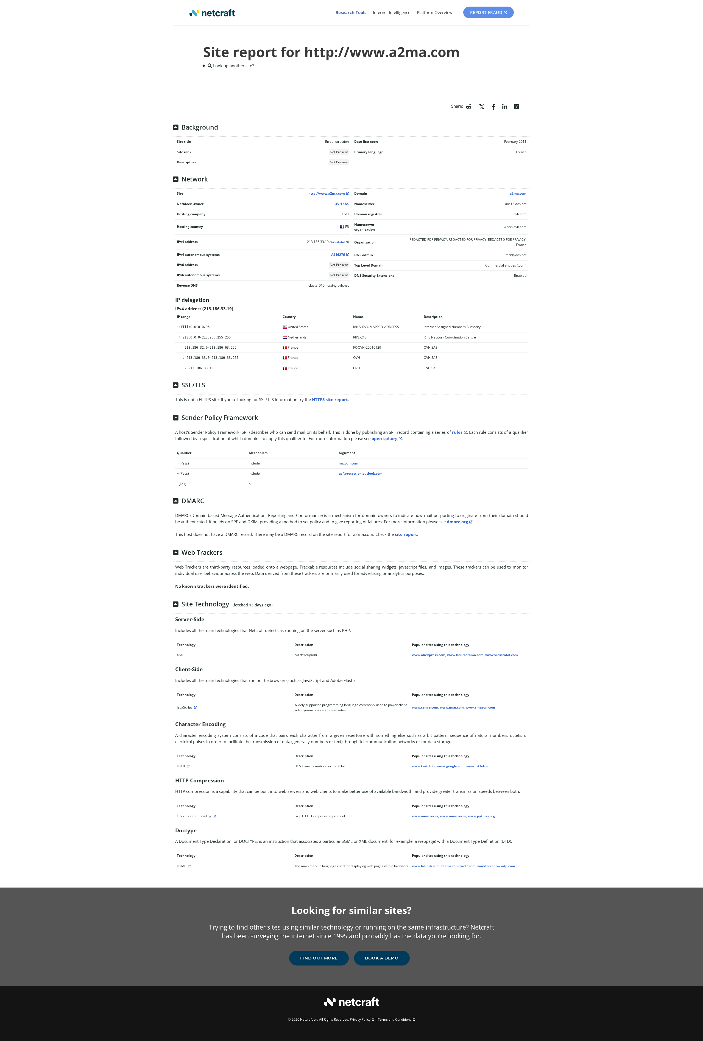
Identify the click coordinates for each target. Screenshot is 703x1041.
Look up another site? (233, 65)
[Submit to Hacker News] (516, 106)
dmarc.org (457, 521)
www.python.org (481, 816)
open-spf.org (384, 438)
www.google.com (451, 766)
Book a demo (382, 958)
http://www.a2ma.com (326, 193)
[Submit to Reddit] (469, 106)
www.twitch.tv (424, 766)
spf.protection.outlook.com (361, 473)
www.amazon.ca (453, 816)
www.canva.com (425, 707)
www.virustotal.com (501, 655)
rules (457, 432)
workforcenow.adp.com (496, 866)
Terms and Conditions (394, 1019)
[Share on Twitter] (481, 106)
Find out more (319, 958)
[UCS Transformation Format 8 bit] (187, 766)
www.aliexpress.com (428, 655)
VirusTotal (337, 242)
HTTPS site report (330, 399)
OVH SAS (341, 204)
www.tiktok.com (479, 766)
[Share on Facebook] (493, 106)
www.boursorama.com (465, 655)
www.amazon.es (425, 816)
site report (406, 534)
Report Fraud (486, 12)
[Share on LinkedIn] (504, 106)
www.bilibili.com (426, 866)
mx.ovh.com (348, 463)
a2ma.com (518, 193)
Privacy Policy (360, 1019)
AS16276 (338, 254)
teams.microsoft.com (458, 866)
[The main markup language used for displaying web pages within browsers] (189, 866)
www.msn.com (452, 707)
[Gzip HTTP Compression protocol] (214, 816)
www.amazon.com (480, 707)
